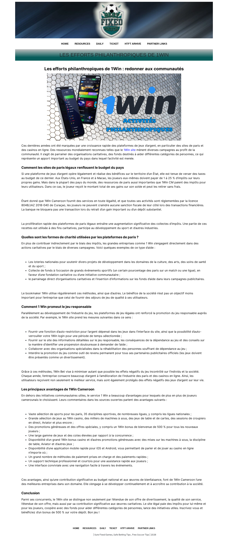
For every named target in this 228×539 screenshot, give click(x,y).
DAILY (99, 43)
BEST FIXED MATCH (82, 534)
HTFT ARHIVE (133, 43)
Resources (82, 43)
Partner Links (157, 43)
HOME (65, 43)
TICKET (114, 43)
